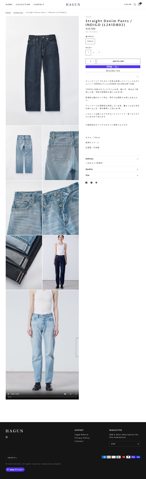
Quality (89, 169)
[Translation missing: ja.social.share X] (92, 182)
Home (9, 4)
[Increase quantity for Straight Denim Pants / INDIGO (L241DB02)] (93, 61)
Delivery (90, 159)
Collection (23, 4)
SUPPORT (79, 430)
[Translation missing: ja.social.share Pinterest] (96, 182)
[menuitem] (10, 4)
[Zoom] (74, 21)
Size (87, 175)
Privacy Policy (82, 438)
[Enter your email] (138, 444)
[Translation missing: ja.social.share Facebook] (87, 182)
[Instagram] (8, 437)
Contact (39, 4)
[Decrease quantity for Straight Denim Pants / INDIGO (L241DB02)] (87, 61)
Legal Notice (82, 434)
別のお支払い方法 (113, 71)
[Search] (135, 4)
